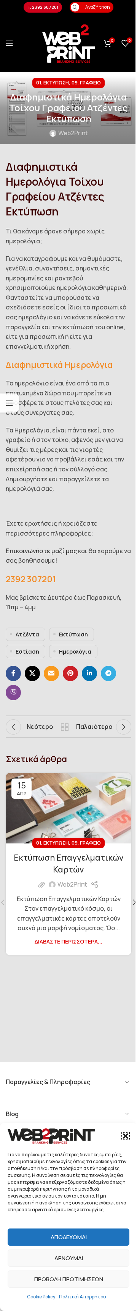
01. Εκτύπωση (52, 82)
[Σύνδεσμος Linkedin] (89, 673)
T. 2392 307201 (42, 7)
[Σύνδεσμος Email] (51, 673)
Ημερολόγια (75, 651)
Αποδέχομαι (69, 1237)
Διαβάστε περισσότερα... (68, 941)
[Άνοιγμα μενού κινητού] (9, 43)
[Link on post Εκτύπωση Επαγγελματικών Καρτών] (68, 808)
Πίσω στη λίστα (64, 727)
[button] (125, 1136)
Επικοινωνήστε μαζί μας (41, 551)
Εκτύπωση (73, 634)
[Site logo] (68, 42)
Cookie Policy (41, 1296)
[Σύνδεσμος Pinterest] (70, 673)
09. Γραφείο (86, 82)
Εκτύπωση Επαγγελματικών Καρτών (69, 863)
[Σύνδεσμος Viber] (13, 692)
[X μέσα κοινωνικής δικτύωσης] (32, 673)
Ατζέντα (27, 634)
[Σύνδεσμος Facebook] (13, 673)
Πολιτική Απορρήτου (82, 1296)
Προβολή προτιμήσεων (68, 1279)
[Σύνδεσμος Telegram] (108, 673)
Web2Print (73, 133)
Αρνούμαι (68, 1258)
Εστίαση (27, 651)
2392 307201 (31, 579)
